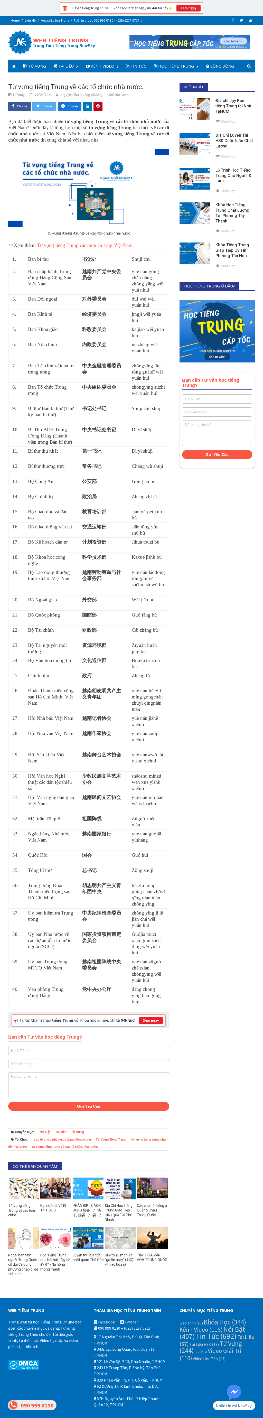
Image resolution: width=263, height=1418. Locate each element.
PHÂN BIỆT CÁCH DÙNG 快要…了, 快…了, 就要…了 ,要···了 (88, 1210)
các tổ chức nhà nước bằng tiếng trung (62, 1139)
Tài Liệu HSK (204, 1344)
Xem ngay (188, 8)
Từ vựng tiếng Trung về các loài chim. (21, 1210)
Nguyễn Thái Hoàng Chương (82, 94)
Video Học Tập (209, 1358)
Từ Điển (200, 1352)
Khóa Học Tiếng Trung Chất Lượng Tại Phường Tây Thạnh (232, 212)
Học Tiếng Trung (175, 66)
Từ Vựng (36, 66)
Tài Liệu (65, 66)
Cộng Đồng (221, 66)
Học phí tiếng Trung (55, 20)
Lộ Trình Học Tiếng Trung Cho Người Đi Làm (233, 175)
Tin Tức (137, 66)
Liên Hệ (30, 20)
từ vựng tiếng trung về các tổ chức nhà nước (65, 1147)
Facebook (106, 1321)
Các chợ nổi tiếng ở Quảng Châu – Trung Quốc (152, 1210)
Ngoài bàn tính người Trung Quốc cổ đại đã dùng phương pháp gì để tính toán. (23, 1264)
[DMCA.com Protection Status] (23, 1364)
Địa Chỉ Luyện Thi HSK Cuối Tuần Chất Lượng (234, 140)
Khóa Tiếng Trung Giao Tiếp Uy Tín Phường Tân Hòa (232, 250)
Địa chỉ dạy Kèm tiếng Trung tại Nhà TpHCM (233, 106)
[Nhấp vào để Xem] (189, 41)
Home (15, 20)
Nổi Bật (45, 1132)
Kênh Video (102, 66)
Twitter (131, 1321)
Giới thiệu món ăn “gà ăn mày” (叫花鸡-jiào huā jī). (119, 1259)
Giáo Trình (191, 1323)
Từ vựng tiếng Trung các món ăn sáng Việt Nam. (85, 245)
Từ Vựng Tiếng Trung (111, 1139)
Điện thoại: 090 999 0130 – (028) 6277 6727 (108, 20)
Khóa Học (225, 1322)
